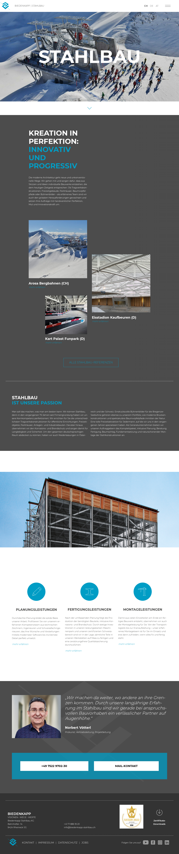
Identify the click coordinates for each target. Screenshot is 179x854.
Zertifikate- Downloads (159, 822)
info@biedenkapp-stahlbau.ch (80, 827)
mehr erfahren (37, 287)
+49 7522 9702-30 (54, 766)
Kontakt (28, 842)
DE (151, 6)
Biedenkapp (22, 5)
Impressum (46, 842)
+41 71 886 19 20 (72, 824)
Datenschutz (67, 842)
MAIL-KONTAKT (126, 766)
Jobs (85, 842)
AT (157, 6)
